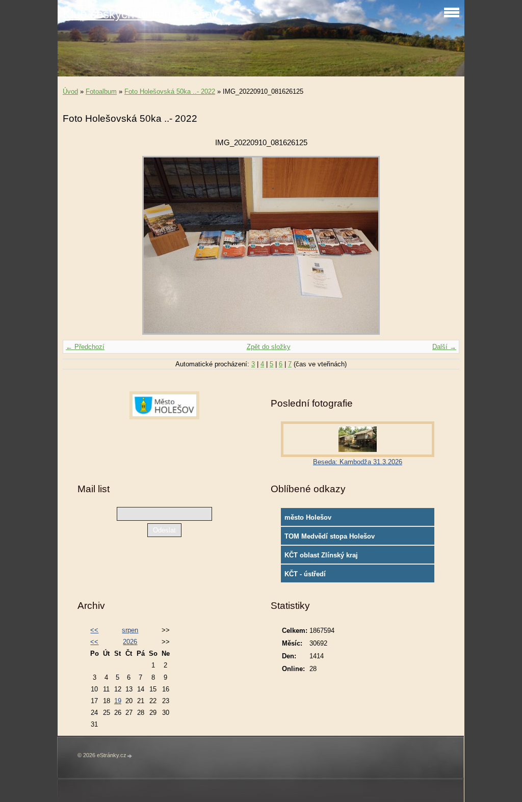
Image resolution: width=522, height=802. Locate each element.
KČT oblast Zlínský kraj (321, 555)
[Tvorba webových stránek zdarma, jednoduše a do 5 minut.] (130, 756)
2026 (130, 642)
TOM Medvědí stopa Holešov (329, 536)
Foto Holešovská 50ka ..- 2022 (169, 91)
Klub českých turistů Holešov (140, 14)
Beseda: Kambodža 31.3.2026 (357, 462)
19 (117, 701)
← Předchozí (85, 347)
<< (94, 630)
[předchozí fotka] (79, 245)
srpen (130, 630)
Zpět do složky (269, 347)
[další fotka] (442, 245)
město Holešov (307, 517)
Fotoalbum (101, 91)
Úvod (70, 91)
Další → (444, 347)
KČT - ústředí (305, 574)
